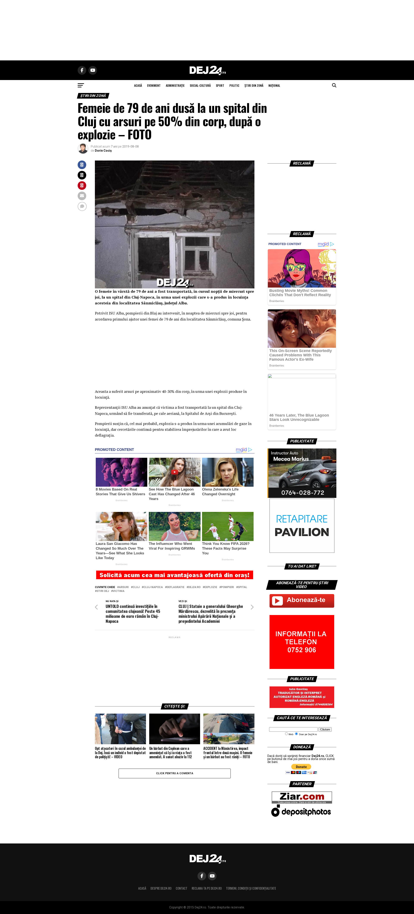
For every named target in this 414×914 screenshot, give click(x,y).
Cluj (136, 587)
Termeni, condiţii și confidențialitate (251, 888)
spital (242, 587)
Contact (181, 888)
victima (118, 591)
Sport (220, 85)
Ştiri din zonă (254, 85)
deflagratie (175, 587)
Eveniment (154, 85)
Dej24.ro (194, 587)
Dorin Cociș (103, 150)
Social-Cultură (200, 85)
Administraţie (175, 85)
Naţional (274, 85)
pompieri (227, 587)
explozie (210, 587)
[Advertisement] (207, 30)
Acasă (142, 888)
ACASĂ (138, 85)
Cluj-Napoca (153, 587)
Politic (234, 85)
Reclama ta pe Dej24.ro (207, 888)
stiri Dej (103, 591)
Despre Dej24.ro (161, 888)
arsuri (124, 587)
